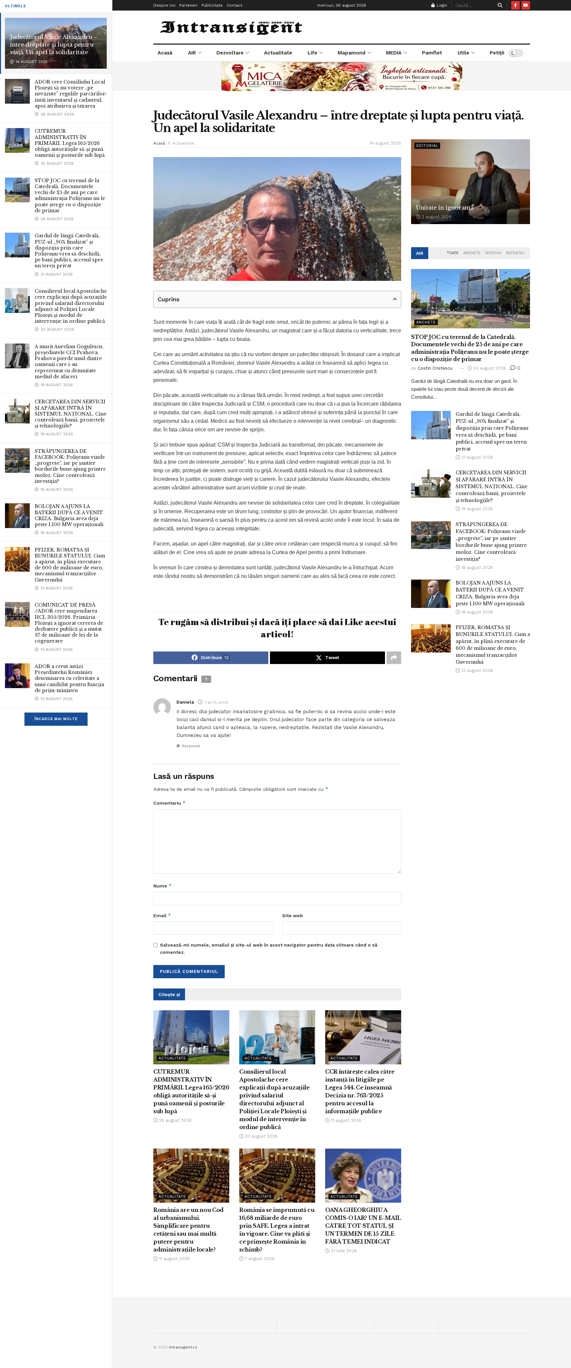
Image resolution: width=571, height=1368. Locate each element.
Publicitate (212, 5)
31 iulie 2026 (343, 1250)
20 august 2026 (261, 1136)
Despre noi (164, 5)
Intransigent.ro (183, 1347)
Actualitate (278, 53)
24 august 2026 (489, 368)
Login (441, 5)
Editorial (427, 146)
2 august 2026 (436, 216)
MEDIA (393, 53)
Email (162, 915)
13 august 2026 (476, 670)
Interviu (493, 253)
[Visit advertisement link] (341, 76)
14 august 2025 (385, 143)
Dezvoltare (230, 53)
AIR (192, 53)
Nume (162, 886)
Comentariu (169, 803)
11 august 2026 (345, 1120)
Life (312, 53)
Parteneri (188, 5)
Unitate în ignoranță (444, 207)
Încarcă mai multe (56, 719)
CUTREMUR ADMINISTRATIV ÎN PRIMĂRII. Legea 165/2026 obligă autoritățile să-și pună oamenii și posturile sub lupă (70, 143)
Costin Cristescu (435, 368)
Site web (292, 915)
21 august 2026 (476, 457)
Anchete (471, 253)
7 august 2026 (259, 1258)
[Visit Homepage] (232, 27)
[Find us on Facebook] (515, 5)
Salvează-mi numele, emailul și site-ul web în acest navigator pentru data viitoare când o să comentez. (268, 948)
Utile (463, 53)
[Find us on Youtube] (525, 5)
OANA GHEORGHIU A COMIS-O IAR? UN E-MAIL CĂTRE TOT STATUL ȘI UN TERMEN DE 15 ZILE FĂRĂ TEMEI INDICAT (363, 1226)
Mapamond (351, 53)
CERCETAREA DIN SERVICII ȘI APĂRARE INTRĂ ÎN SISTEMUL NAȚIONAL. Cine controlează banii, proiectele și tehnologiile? (70, 414)
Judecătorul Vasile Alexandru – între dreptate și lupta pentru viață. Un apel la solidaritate (54, 45)
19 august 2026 (476, 508)
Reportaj (515, 253)
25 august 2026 (175, 1120)
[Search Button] (498, 5)
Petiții (497, 53)
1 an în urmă (216, 702)
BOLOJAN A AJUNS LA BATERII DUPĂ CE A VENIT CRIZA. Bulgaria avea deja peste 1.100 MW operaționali (69, 515)
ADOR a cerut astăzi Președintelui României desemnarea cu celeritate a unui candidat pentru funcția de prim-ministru (69, 678)
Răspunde (191, 746)
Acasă (165, 53)
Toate (453, 253)
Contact (234, 5)
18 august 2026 (476, 567)
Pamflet (432, 53)
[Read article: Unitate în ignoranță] (470, 181)
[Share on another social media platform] (394, 657)
